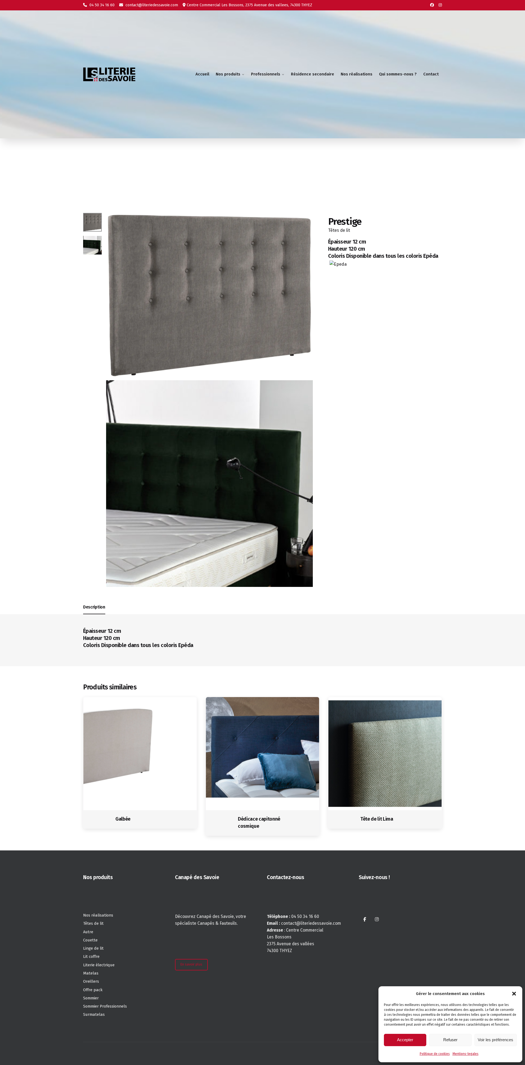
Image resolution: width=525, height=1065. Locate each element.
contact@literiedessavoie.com (151, 5)
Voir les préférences (495, 1039)
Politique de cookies (435, 1054)
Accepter (405, 1039)
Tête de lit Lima (376, 819)
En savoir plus (191, 964)
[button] (514, 993)
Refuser (450, 1039)
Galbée (122, 819)
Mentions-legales (466, 1054)
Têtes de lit (339, 230)
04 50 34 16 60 (101, 5)
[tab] (94, 607)
